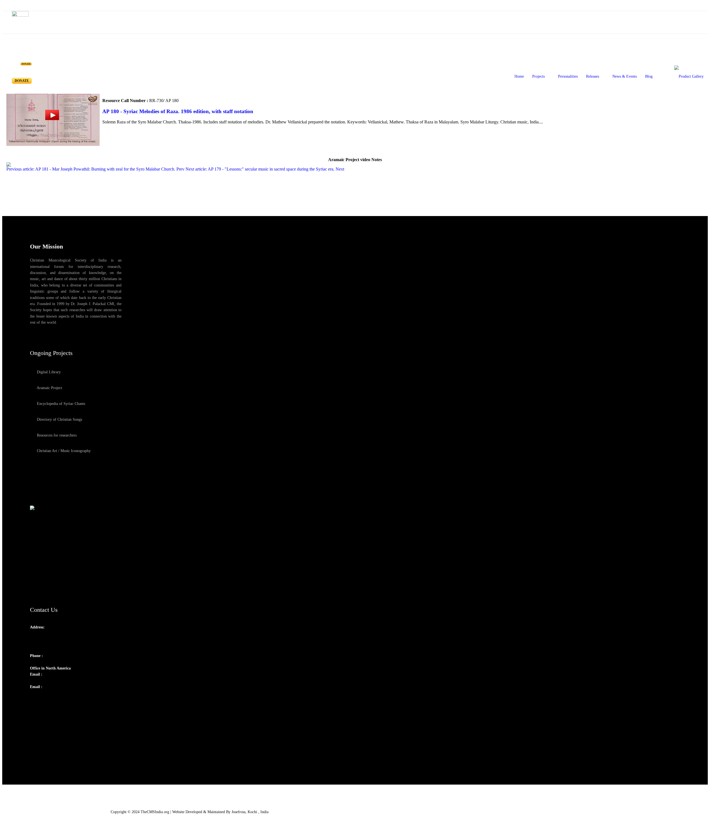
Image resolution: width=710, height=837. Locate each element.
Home (519, 76)
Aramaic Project (49, 388)
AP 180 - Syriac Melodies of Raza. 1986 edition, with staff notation (177, 111)
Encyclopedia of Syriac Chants (60, 404)
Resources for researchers (56, 435)
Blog (649, 76)
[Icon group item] (35, 699)
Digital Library (48, 372)
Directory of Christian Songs (59, 419)
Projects (538, 76)
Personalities (568, 76)
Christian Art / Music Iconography (63, 451)
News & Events (624, 76)
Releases (592, 76)
